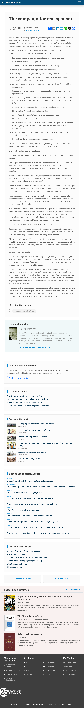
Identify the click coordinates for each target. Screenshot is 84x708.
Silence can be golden (17, 554)
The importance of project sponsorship (24, 396)
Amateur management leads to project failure (27, 399)
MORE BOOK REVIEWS (73, 589)
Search (48, 674)
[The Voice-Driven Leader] (11, 623)
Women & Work (69, 674)
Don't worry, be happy (17, 564)
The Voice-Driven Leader (31, 616)
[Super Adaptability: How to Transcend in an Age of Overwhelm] (11, 604)
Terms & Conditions (10, 679)
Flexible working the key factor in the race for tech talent (33, 504)
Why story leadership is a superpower (24, 492)
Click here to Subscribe (19, 378)
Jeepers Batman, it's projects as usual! (24, 551)
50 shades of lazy (15, 567)
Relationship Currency (30, 634)
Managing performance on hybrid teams (36, 423)
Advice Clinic (50, 670)
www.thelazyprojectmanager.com (34, 347)
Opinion (29, 666)
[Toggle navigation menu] (79, 2)
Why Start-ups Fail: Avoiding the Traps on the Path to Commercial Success (41, 486)
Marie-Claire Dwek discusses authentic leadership (30, 481)
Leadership (67, 666)
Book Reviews (51, 662)
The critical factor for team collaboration (36, 430)
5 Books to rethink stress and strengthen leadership (30, 498)
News (28, 670)
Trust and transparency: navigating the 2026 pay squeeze (33, 521)
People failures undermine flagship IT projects (28, 405)
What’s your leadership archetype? (23, 510)
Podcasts (29, 674)
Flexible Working (69, 662)
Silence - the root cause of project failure (25, 402)
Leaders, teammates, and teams (32, 452)
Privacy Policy (11, 674)
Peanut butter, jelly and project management (27, 557)
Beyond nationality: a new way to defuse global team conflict (35, 527)
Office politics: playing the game (32, 437)
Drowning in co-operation (29, 458)
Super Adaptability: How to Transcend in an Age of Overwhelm (45, 598)
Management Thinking (24, 311)
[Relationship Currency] (11, 642)
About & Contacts (13, 670)
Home (28, 662)
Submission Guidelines (10, 665)
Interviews (50, 666)
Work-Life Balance (70, 670)
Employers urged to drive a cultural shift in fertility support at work (38, 533)
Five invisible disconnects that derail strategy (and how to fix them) (46, 444)
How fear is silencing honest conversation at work (30, 515)
